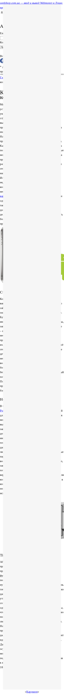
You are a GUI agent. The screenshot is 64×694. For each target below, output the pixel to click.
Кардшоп (32, 691)
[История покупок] (1, 16)
